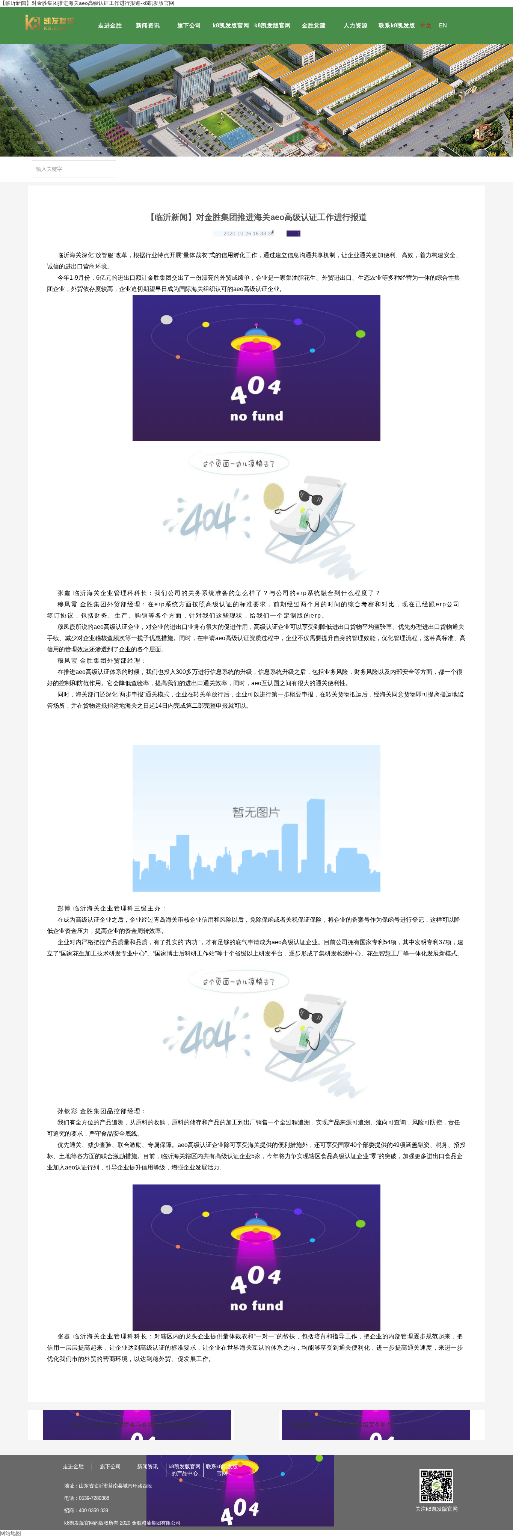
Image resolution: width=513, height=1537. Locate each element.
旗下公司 (189, 25)
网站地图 (10, 1533)
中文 (426, 25)
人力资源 (356, 25)
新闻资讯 (148, 25)
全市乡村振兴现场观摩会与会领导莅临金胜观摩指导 (138, 1424)
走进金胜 (110, 25)
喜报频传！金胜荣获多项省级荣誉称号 (342, 1424)
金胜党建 (314, 25)
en (443, 25)
